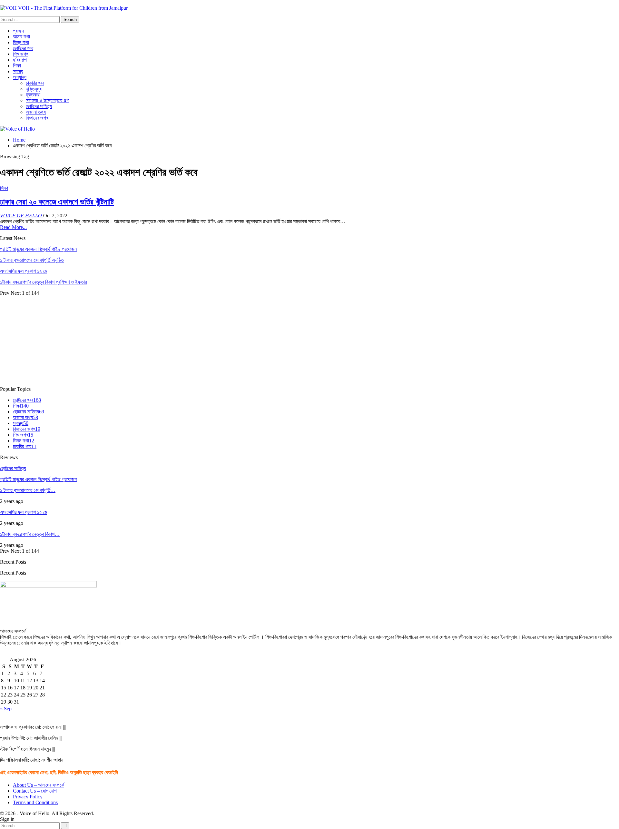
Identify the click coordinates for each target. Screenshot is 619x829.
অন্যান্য (19, 77)
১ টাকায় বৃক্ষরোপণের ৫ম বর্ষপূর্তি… (27, 490)
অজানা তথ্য (36, 112)
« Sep (6, 708)
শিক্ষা (17, 65)
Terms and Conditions (35, 802)
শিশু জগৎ (20, 54)
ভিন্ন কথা (21, 42)
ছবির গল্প (20, 60)
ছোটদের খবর (23, 48)
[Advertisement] (193, 341)
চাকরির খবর (35, 83)
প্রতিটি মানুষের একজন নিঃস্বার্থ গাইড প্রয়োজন (38, 249)
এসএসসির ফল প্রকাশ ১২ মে (23, 271)
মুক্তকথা (33, 94)
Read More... (13, 227)
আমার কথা (21, 36)
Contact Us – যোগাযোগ (35, 791)
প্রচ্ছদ (18, 31)
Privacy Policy (28, 796)
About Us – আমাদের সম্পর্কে (38, 785)
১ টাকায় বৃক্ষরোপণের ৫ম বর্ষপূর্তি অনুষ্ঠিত (32, 260)
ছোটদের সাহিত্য (39, 106)
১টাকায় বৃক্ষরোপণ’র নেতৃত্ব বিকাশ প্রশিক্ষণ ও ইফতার (43, 282)
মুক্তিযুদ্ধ (34, 89)
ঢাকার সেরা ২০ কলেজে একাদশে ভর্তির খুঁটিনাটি (57, 202)
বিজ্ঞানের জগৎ (37, 118)
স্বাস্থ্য (18, 71)
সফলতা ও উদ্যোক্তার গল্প (47, 100)
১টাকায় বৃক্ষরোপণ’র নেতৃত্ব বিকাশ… (30, 534)
